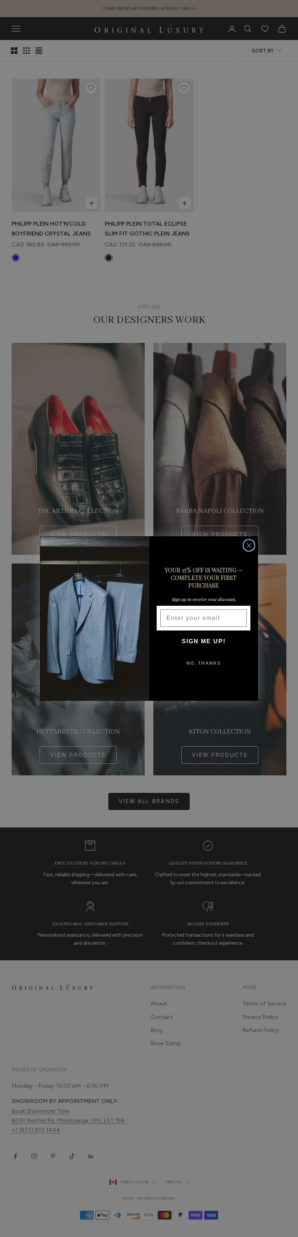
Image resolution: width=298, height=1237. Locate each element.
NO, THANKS (203, 663)
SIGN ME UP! (204, 641)
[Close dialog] (248, 545)
